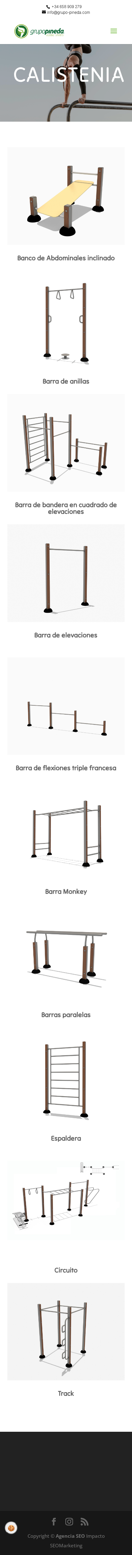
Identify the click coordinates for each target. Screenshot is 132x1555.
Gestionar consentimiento (11, 1527)
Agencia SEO (70, 1536)
